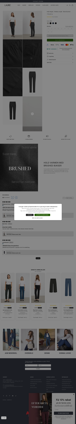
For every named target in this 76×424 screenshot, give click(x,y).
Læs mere (46, 212)
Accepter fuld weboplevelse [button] (42, 214)
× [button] (60, 205)
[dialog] (38, 212)
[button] (38, 218)
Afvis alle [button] (30, 214)
